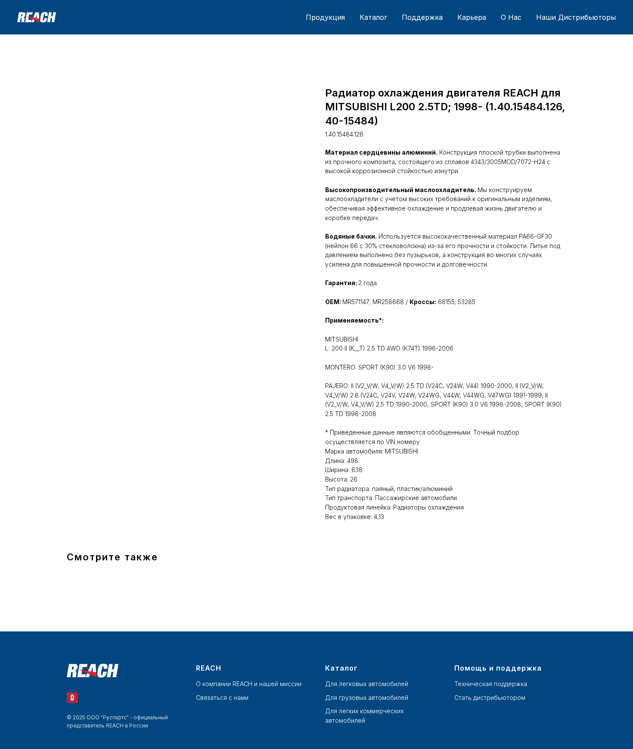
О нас (511, 17)
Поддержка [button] (422, 17)
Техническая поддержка (490, 683)
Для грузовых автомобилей (366, 697)
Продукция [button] (325, 17)
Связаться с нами (222, 697)
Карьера (471, 17)
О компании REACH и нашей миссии (248, 683)
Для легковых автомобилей (366, 683)
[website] (72, 697)
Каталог (373, 17)
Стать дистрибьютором (489, 697)
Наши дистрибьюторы (576, 17)
